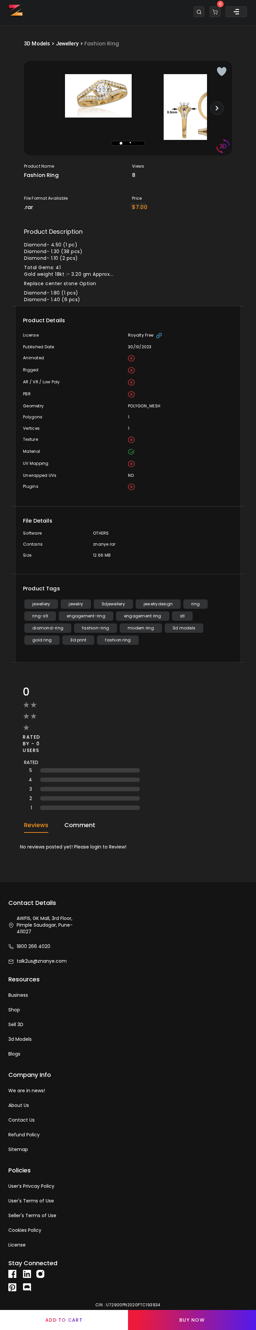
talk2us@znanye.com (42, 961)
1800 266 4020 (33, 946)
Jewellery (67, 43)
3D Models (37, 43)
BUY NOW (192, 1320)
